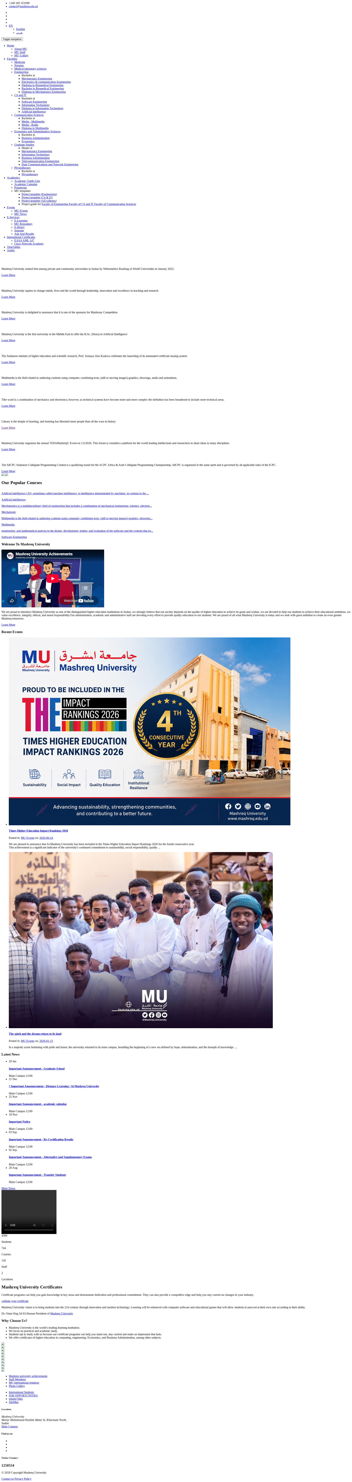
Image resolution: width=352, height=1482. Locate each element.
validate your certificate (14, 1301)
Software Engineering (34, 101)
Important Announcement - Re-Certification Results (41, 1139)
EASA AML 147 (24, 240)
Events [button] (11, 207)
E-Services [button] (13, 217)
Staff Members (17, 1379)
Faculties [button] (12, 58)
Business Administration (36, 138)
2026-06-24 (46, 837)
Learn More (8, 275)
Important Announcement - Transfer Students (37, 1174)
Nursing (19, 65)
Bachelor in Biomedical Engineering (43, 88)
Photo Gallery (17, 1386)
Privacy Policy (22, 1478)
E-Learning (20, 220)
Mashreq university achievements (28, 1376)
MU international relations (24, 1382)
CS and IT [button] (20, 95)
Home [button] (10, 45)
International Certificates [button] (21, 237)
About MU (20, 48)
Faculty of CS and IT (81, 204)
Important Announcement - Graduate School (37, 1068)
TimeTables (13, 247)
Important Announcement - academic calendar (38, 1104)
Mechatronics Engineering (37, 78)
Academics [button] (13, 177)
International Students (21, 1392)
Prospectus (20, 187)
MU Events (21, 210)
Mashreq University (61, 1313)
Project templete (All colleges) (39, 200)
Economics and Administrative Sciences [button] (37, 131)
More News (8, 1188)
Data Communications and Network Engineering (50, 164)
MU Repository (23, 223)
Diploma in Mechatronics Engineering (44, 91)
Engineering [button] (21, 72)
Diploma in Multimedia (35, 128)
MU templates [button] (22, 190)
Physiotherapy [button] (22, 167)
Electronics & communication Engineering (46, 81)
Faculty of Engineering (55, 204)
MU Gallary (21, 55)
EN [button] (11, 25)
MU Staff (19, 52)
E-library (19, 227)
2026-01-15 (46, 1040)
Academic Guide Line (27, 181)
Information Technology (36, 105)
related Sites (16, 1398)
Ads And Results (24, 233)
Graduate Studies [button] (24, 144)
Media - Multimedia (33, 121)
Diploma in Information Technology (42, 108)
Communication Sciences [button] (29, 114)
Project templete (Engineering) (39, 194)
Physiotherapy (30, 174)
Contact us (7, 1478)
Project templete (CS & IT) (37, 197)
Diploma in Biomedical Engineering (42, 85)
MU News (20, 214)
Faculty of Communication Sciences (115, 204)
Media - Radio (30, 124)
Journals (19, 230)
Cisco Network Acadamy (29, 243)
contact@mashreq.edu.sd (23, 6)
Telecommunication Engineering (40, 161)
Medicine (19, 62)
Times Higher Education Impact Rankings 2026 (38, 830)
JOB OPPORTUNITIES (23, 1395)
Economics (28, 141)
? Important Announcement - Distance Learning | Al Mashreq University (54, 1086)
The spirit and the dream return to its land (35, 1033)
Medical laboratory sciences (30, 68)
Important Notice (19, 1121)
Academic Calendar (25, 184)
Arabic (11, 250)
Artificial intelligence (34, 111)
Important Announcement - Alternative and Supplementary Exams (50, 1157)
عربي (19, 32)
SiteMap (14, 1402)
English (20, 29)
